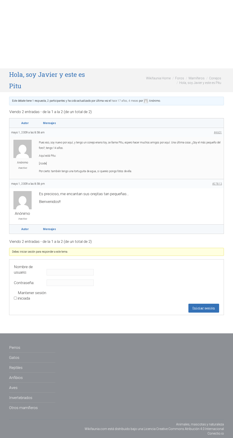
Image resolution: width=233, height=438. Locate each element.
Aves (13, 387)
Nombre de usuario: (23, 269)
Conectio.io (216, 433)
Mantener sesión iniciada (32, 295)
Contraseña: (24, 282)
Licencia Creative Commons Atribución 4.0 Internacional (184, 429)
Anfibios (16, 377)
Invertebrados (20, 397)
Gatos (14, 357)
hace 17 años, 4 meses (124, 100)
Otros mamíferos (23, 407)
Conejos (215, 78)
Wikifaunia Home (158, 78)
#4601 (218, 132)
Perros (14, 347)
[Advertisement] (116, 34)
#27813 (217, 183)
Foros (179, 78)
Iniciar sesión (203, 308)
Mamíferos (197, 78)
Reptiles (16, 367)
